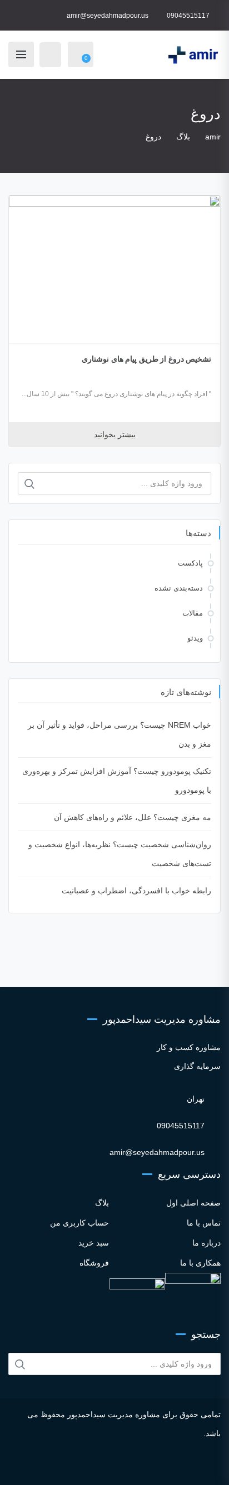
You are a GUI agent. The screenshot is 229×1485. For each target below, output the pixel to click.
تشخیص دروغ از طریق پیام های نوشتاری (146, 358)
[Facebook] (81, 1466)
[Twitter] (96, 1466)
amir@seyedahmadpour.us (107, 15)
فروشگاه (94, 1262)
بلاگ (102, 1202)
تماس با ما (204, 1222)
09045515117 (188, 15)
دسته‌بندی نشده (179, 588)
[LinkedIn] (111, 1466)
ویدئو (195, 638)
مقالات (192, 613)
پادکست (190, 563)
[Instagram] (66, 1466)
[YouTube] (126, 1466)
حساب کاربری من (79, 1222)
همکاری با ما (200, 1262)
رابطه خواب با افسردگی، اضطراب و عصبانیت (136, 890)
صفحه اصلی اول (193, 1202)
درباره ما (206, 1242)
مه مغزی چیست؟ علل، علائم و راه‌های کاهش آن (132, 817)
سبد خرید (93, 1242)
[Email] (163, 1466)
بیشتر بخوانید (115, 434)
